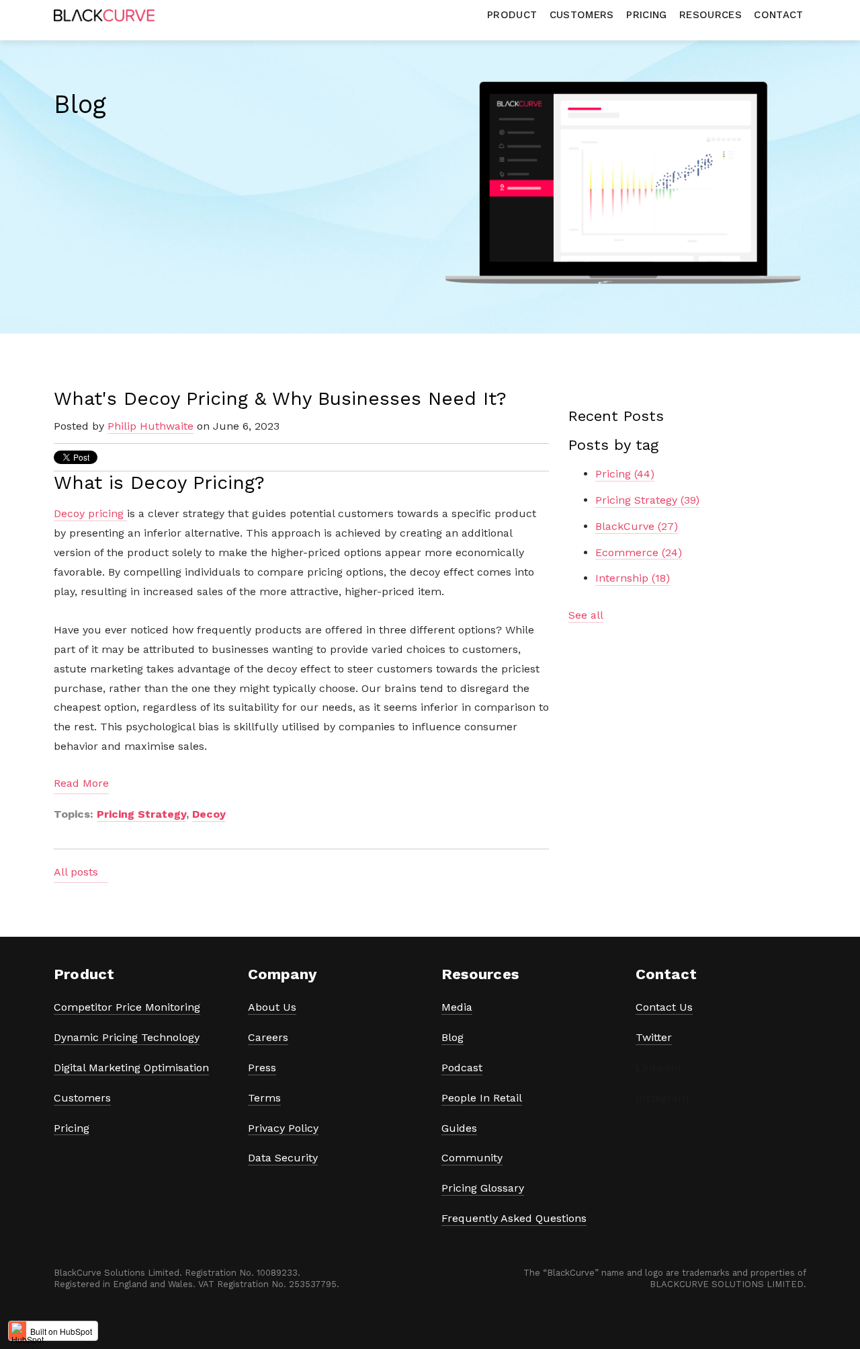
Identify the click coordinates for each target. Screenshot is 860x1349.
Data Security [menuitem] (283, 1157)
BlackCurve (636, 526)
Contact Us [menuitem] (664, 1007)
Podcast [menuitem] (461, 1067)
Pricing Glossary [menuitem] (482, 1188)
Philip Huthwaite (151, 426)
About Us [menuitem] (272, 1007)
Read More (81, 783)
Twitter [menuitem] (654, 1037)
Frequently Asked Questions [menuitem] (514, 1218)
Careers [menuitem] (268, 1037)
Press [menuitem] (262, 1067)
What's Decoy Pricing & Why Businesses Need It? (280, 398)
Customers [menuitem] (582, 15)
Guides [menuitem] (459, 1128)
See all (585, 615)
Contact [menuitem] (778, 15)
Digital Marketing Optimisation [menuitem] (131, 1067)
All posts (76, 871)
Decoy (209, 814)
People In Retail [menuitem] (481, 1097)
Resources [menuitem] (710, 15)
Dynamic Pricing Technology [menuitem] (127, 1037)
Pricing (624, 473)
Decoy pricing (90, 513)
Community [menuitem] (472, 1157)
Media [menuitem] (456, 1007)
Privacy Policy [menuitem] (283, 1128)
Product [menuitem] (512, 15)
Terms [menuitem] (264, 1097)
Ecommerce (638, 552)
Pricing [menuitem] (646, 15)
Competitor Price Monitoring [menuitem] (127, 1007)
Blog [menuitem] (452, 1037)
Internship (632, 578)
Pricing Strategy (141, 814)
